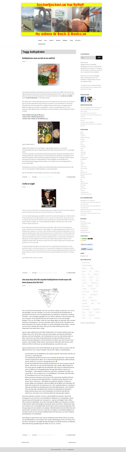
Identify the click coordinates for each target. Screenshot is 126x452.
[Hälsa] (83, 238)
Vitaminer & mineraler (85, 194)
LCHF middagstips (93, 294)
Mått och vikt (83, 172)
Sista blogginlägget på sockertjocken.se (90, 107)
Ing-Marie (82, 213)
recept (90, 312)
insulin (97, 280)
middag (90, 297)
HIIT (97, 277)
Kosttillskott (83, 159)
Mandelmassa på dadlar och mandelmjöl (91, 124)
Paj (81, 179)
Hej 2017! (82, 120)
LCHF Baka (84, 288)
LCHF (45, 40)
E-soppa (82, 141)
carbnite (84, 271)
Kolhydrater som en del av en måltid (38, 58)
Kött (81, 161)
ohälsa (92, 303)
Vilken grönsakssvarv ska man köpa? (89, 109)
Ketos (81, 155)
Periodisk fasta (84, 183)
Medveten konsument (86, 174)
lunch (83, 297)
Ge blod (82, 126)
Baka (81, 132)
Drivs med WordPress (56, 449)
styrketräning (91, 315)
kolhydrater (49, 177)
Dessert (82, 139)
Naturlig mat (84, 303)
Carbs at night (28, 184)
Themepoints (71, 449)
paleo (99, 303)
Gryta (81, 148)
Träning (65, 40)
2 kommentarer (70, 177)
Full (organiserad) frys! (86, 118)
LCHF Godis (83, 166)
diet (90, 271)
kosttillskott (90, 285)
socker (83, 315)
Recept (51, 40)
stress (54, 273)
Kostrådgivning (84, 157)
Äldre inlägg (25, 442)
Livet (81, 170)
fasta (83, 274)
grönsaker (91, 277)
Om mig (40, 40)
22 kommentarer (70, 435)
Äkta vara (82, 221)
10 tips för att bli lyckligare (87, 122)
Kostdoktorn (83, 225)
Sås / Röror (83, 188)
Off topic (77, 40)
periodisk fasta (96, 309)
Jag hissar (83, 154)
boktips (91, 268)
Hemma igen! (83, 111)
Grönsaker (83, 146)
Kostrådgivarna (84, 226)
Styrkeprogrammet (85, 232)
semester (97, 312)
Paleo (81, 181)
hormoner (40, 273)
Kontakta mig (41, 44)
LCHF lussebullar (90, 200)
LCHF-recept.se (84, 228)
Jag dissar (83, 152)
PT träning (83, 185)
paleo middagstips (86, 309)
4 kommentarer (70, 273)
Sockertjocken (84, 202)
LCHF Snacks (83, 168)
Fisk (81, 143)
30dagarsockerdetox (86, 262)
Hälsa (71, 40)
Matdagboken (84, 230)
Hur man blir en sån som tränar (88, 113)
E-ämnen (97, 271)
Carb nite (82, 135)
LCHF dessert (93, 288)
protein (83, 312)
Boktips (58, 40)
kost (83, 285)
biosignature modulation (87, 265)
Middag (82, 176)
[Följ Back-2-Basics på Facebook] (83, 99)
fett (89, 274)
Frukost (82, 145)
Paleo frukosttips (85, 306)
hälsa (91, 280)
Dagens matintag (84, 137)
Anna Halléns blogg (85, 223)
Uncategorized (84, 192)
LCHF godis (95, 291)
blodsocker (40, 177)
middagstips (84, 300)
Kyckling (82, 163)
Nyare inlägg (72, 442)
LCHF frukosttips (85, 291)
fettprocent (96, 274)
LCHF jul (84, 294)
